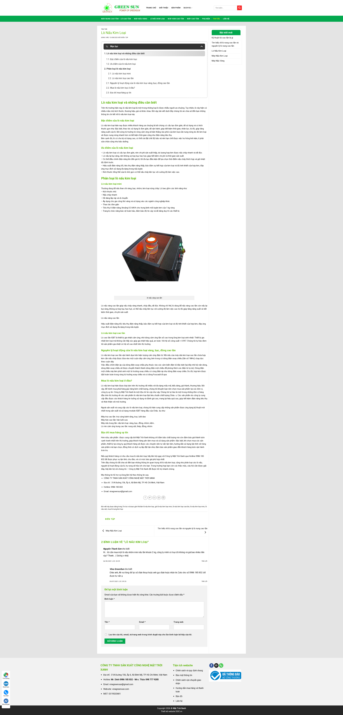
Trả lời (204, 561)
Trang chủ (151, 8)
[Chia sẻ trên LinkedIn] (163, 498)
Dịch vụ (187, 8)
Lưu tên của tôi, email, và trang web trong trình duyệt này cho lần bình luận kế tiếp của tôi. (150, 635)
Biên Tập (124, 37)
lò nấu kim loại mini (197, 507)
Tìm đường (6, 678)
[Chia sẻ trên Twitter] (150, 498)
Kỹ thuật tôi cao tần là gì (222, 38)
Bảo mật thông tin (184, 675)
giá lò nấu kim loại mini (163, 507)
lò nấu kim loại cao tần (181, 507)
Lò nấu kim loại (157, 19)
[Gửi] (239, 8)
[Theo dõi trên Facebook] (211, 665)
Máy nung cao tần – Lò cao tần (116, 19)
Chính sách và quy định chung (189, 670)
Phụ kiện (206, 19)
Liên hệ (226, 19)
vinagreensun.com (120, 689)
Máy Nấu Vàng (218, 61)
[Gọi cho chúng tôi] (221, 665)
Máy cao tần (193, 19)
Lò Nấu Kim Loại (219, 51)
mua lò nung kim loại (115, 509)
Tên (107, 622)
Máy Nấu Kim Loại (113, 531)
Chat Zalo (6, 687)
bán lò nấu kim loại (147, 507)
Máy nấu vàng (140, 19)
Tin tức (216, 19)
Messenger (6, 704)
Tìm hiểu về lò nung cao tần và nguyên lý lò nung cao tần (225, 44)
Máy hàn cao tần (176, 19)
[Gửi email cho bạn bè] (154, 498)
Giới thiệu (163, 8)
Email (142, 622)
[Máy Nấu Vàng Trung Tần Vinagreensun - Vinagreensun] (121, 8)
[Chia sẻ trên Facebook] (145, 498)
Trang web (178, 622)
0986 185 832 (117, 487)
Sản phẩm (176, 8)
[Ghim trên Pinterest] (159, 498)
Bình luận (110, 599)
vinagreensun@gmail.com (120, 491)
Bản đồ (179, 696)
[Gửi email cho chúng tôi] (216, 665)
